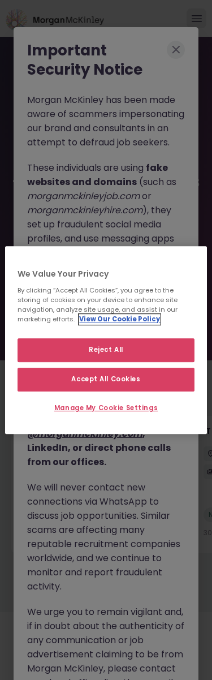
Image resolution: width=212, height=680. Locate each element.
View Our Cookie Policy (119, 319)
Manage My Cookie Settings (106, 407)
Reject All (106, 349)
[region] (105, 340)
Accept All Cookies (105, 379)
